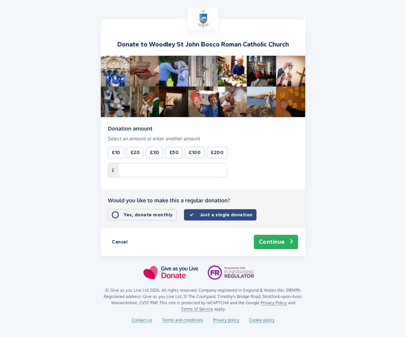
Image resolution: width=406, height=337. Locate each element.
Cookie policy (262, 319)
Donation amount (130, 128)
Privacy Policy (274, 302)
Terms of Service (197, 308)
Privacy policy (226, 319)
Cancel (120, 242)
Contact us (142, 319)
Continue (272, 241)
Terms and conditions (182, 319)
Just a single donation (226, 215)
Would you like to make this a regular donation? (169, 200)
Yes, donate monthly (148, 215)
